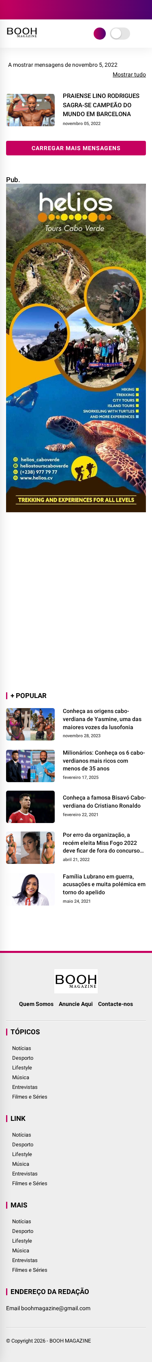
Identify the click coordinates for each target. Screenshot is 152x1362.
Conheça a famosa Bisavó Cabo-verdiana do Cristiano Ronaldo (104, 801)
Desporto (22, 1058)
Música (20, 1077)
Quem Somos (36, 1004)
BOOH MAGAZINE (70, 1341)
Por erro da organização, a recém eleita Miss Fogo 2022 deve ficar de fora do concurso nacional (101, 843)
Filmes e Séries (29, 1097)
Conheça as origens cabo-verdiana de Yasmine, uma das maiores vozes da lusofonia (102, 719)
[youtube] (47, 10)
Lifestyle (22, 1068)
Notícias (21, 1048)
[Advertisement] (76, 603)
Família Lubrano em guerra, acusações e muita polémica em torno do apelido (104, 884)
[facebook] (10, 10)
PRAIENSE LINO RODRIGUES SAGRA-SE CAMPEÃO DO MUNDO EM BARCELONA (101, 105)
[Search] (143, 10)
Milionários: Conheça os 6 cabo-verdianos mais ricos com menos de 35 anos (104, 760)
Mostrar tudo (129, 74)
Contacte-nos (115, 1004)
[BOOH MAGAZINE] (22, 39)
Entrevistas (25, 1087)
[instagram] (34, 10)
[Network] (100, 34)
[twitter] (22, 10)
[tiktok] (59, 10)
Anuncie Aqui (76, 1004)
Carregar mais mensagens (76, 148)
